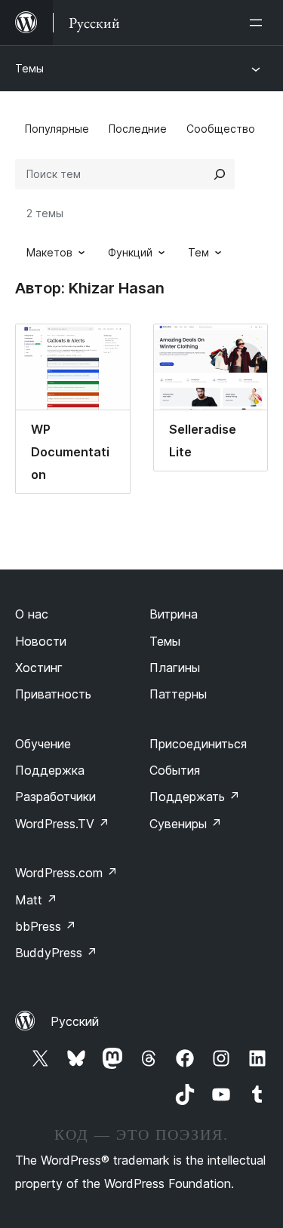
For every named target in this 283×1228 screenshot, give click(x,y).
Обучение (43, 743)
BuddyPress (56, 952)
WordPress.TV (62, 823)
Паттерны (178, 693)
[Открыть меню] (259, 22)
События (174, 770)
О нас (31, 614)
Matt (36, 899)
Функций (130, 252)
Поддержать (194, 796)
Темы (29, 68)
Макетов (49, 252)
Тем (198, 252)
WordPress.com (66, 872)
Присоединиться (198, 743)
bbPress (45, 926)
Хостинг (39, 667)
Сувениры (185, 823)
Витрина (173, 614)
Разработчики (55, 796)
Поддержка (50, 770)
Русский (75, 1021)
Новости (40, 641)
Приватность (53, 693)
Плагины (174, 667)
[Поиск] (220, 174)
